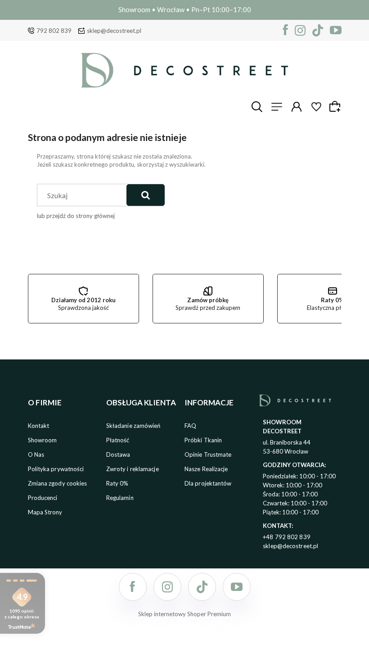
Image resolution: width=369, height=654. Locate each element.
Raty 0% (117, 483)
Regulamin (120, 497)
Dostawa (118, 454)
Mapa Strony (45, 512)
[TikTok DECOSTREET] (317, 30)
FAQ (190, 425)
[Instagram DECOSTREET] (300, 30)
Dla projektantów (208, 483)
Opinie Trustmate (208, 454)
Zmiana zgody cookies (57, 483)
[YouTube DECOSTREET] (336, 30)
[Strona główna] (185, 70)
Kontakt (39, 425)
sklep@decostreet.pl (114, 30)
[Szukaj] (145, 195)
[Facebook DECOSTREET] (285, 30)
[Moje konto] (296, 106)
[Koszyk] (336, 106)
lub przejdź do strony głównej (76, 215)
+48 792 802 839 (286, 536)
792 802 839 (54, 30)
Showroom (42, 440)
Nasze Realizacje (206, 468)
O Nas (36, 454)
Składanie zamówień (133, 425)
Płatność (118, 440)
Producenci (43, 497)
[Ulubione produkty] (316, 106)
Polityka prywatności (56, 468)
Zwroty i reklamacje (132, 468)
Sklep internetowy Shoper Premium (184, 614)
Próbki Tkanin (203, 440)
